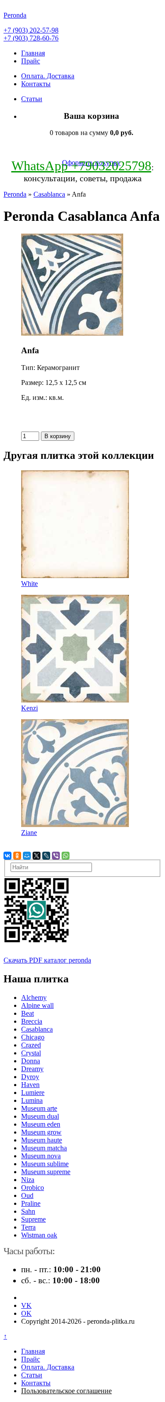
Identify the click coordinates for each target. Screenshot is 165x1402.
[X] (36, 856)
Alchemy (34, 997)
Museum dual (40, 1116)
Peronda (15, 194)
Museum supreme (45, 1171)
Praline (30, 1203)
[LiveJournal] (46, 856)
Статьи (31, 98)
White (29, 583)
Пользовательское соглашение (66, 1391)
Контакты (36, 84)
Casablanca (49, 194)
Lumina (32, 1100)
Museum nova (41, 1156)
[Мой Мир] (27, 856)
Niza (27, 1179)
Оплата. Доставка (47, 76)
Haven (30, 1084)
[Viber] (56, 856)
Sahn (28, 1211)
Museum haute (41, 1140)
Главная (33, 53)
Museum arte (39, 1108)
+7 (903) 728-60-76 (31, 38)
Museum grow (41, 1132)
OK (26, 1313)
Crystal (31, 1053)
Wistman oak (39, 1235)
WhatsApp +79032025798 (81, 165)
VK (26, 1305)
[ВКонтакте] (7, 856)
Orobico (32, 1187)
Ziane (29, 832)
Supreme (33, 1219)
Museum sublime (45, 1164)
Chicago (32, 1037)
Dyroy (30, 1076)
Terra (28, 1227)
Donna (30, 1061)
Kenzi (29, 708)
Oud (27, 1195)
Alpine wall (37, 1005)
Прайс (30, 61)
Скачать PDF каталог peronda (47, 960)
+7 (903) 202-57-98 (31, 30)
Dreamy (32, 1069)
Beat (27, 1013)
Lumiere (32, 1092)
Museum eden (40, 1124)
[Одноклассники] (17, 856)
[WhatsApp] (66, 856)
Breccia (31, 1021)
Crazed (31, 1045)
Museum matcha (44, 1148)
